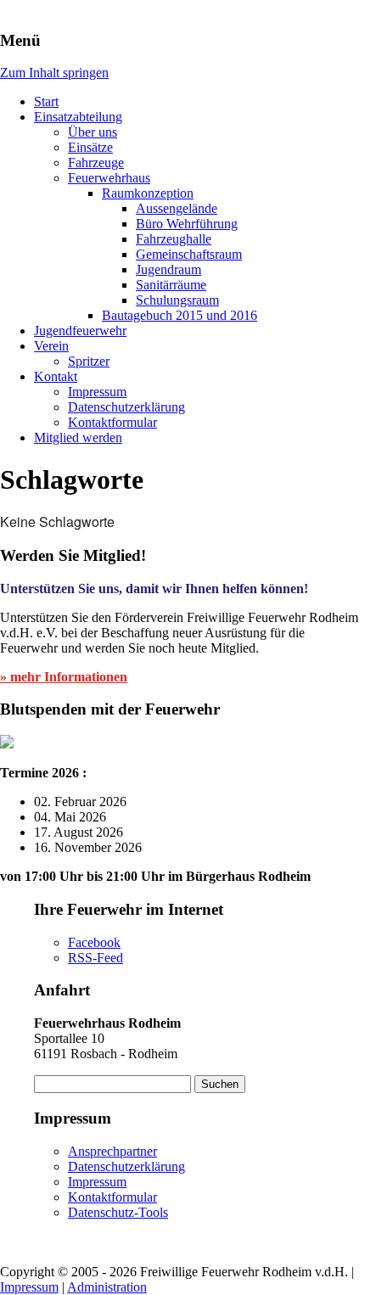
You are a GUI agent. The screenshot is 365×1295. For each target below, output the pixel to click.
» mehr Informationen (63, 677)
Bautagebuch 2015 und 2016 (179, 315)
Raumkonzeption (148, 193)
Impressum (97, 391)
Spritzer (89, 361)
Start (46, 101)
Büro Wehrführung (187, 223)
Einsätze (90, 147)
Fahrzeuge (96, 162)
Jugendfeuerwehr (80, 330)
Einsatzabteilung (78, 116)
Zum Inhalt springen (54, 72)
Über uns (92, 132)
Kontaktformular (112, 422)
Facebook (94, 942)
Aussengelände (176, 208)
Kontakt (55, 376)
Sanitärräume (171, 285)
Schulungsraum (177, 300)
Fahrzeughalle (173, 239)
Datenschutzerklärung (126, 407)
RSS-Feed (95, 957)
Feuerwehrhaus (109, 178)
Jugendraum (168, 269)
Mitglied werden (78, 437)
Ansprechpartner (112, 1151)
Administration (107, 1287)
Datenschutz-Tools (118, 1212)
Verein (51, 346)
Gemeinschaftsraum (189, 254)
